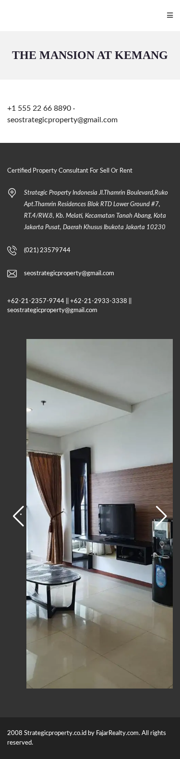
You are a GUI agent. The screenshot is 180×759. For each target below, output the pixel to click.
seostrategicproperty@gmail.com (62, 120)
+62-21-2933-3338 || (101, 301)
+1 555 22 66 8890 (39, 108)
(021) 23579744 (47, 250)
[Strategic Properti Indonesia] (5, 15)
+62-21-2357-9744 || (38, 301)
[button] (18, 516)
